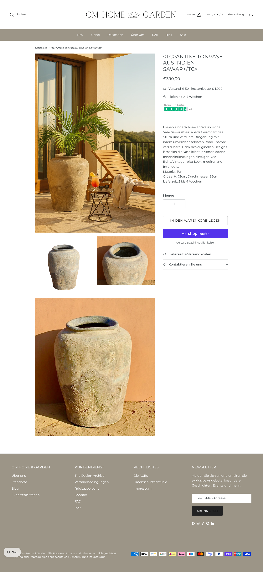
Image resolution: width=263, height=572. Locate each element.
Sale (183, 35)
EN (209, 14)
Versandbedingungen (92, 482)
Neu (80, 35)
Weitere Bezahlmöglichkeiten (195, 242)
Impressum (143, 488)
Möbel (95, 35)
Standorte (19, 482)
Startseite (41, 47)
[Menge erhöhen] (181, 204)
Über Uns (137, 35)
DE (216, 14)
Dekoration (115, 35)
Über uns (19, 475)
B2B (155, 35)
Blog (169, 35)
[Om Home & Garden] (131, 14)
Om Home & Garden (33, 553)
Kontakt (81, 495)
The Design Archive (90, 475)
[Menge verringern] (166, 204)
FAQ (78, 501)
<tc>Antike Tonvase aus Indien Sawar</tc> (77, 47)
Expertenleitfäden (26, 495)
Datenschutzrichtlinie (150, 482)
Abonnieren (207, 511)
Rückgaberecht (87, 488)
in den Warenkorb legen (195, 220)
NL (223, 14)
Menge (168, 195)
